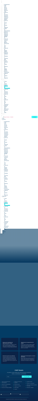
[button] (1, 117)
